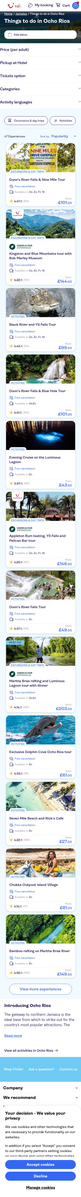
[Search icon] (19, 6)
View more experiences (40, 989)
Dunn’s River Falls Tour (27, 607)
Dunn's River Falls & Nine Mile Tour (37, 180)
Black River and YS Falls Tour (32, 324)
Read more (13, 1036)
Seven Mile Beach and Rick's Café (36, 818)
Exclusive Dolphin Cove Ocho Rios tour (40, 752)
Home (8, 13)
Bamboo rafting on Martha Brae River (39, 951)
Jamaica (21, 13)
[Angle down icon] (55, 49)
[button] (26, 120)
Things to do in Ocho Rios (47, 13)
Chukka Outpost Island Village (33, 885)
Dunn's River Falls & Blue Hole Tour (37, 391)
